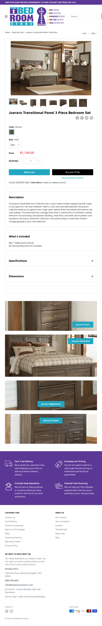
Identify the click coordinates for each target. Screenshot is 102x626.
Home (7, 32)
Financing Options (13, 537)
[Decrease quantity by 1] (22, 160)
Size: (14, 139)
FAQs (7, 533)
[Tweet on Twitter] (86, 118)
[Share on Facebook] (77, 118)
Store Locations (62, 521)
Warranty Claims (13, 541)
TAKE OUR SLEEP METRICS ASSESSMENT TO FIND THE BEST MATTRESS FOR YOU (40, 2)
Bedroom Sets (18, 32)
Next (93, 33)
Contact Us (10, 517)
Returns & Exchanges (15, 529)
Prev (84, 33)
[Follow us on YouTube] (11, 611)
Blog (57, 537)
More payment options (72, 177)
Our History (60, 517)
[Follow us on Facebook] (6, 611)
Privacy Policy (11, 545)
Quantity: (14, 160)
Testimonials (61, 529)
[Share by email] (91, 118)
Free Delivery (11, 521)
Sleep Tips (60, 533)
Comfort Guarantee (14, 525)
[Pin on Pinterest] (82, 118)
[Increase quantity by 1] (38, 160)
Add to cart (29, 172)
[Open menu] (6, 16)
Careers (59, 525)
